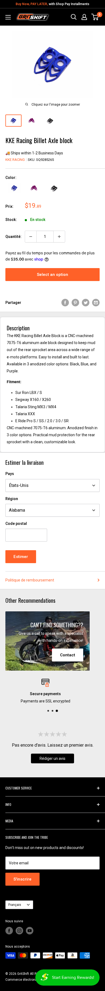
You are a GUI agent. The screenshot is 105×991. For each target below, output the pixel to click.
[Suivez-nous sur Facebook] (9, 930)
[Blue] (14, 188)
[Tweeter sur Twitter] (85, 302)
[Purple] (34, 188)
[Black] (54, 188)
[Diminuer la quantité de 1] (30, 236)
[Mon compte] (84, 17)
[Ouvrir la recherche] (74, 17)
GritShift (23, 974)
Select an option (52, 274)
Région (11, 499)
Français (14, 905)
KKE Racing (15, 160)
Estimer (20, 556)
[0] (95, 17)
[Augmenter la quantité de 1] (59, 236)
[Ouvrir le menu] (8, 17)
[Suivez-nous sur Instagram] (19, 930)
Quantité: (13, 236)
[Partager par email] (96, 302)
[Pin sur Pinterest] (75, 302)
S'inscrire (22, 879)
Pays (9, 474)
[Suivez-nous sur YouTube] (29, 930)
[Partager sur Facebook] (65, 302)
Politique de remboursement (29, 580)
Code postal (16, 523)
